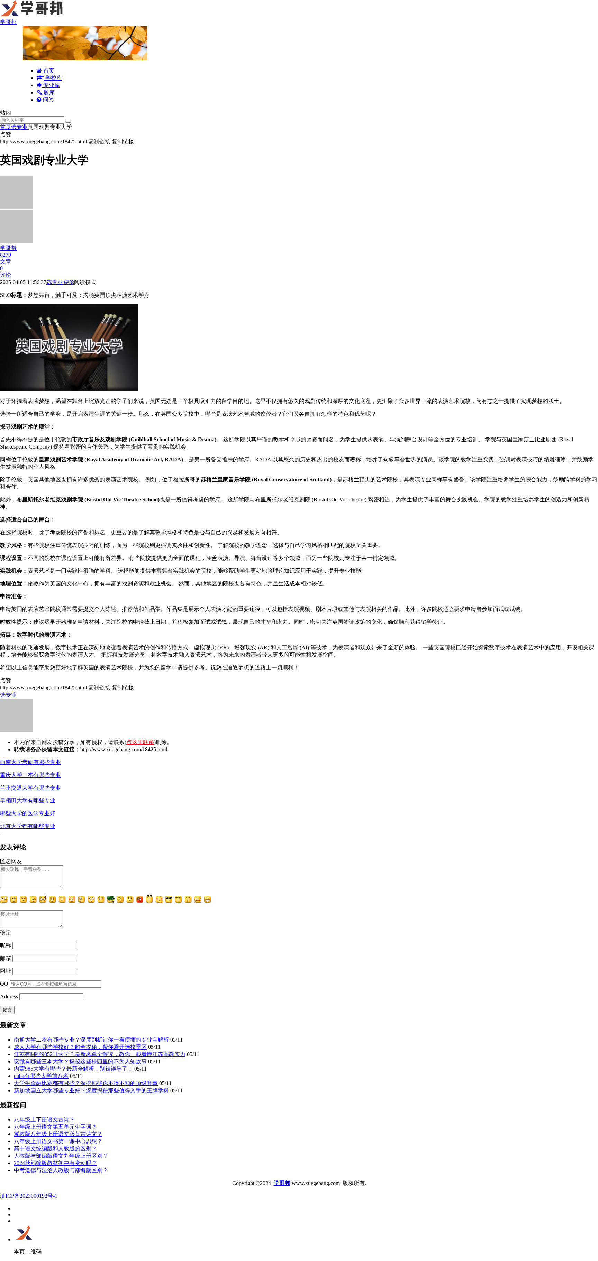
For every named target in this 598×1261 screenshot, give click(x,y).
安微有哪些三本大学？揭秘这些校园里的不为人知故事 (80, 1061)
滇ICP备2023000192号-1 (28, 1196)
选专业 (19, 127)
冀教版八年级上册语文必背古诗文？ (58, 1134)
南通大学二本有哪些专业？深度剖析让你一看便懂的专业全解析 (91, 1040)
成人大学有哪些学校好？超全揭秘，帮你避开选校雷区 (80, 1047)
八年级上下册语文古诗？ (44, 1119)
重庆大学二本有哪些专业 (30, 775)
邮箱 (5, 958)
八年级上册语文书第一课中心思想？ (58, 1141)
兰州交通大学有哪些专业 (30, 788)
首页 (48, 71)
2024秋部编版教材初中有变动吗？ (55, 1163)
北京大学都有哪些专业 (27, 826)
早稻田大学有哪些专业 (27, 800)
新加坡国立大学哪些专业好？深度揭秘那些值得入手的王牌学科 (91, 1090)
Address (9, 996)
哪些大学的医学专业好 (27, 813)
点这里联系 (140, 742)
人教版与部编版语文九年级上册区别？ (61, 1156)
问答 (48, 100)
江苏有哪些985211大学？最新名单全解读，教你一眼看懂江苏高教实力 (99, 1054)
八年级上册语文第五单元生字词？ (55, 1127)
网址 (5, 971)
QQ (4, 984)
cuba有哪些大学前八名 (41, 1076)
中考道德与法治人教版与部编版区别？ (61, 1170)
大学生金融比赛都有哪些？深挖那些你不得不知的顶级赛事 (86, 1083)
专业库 (51, 85)
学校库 (53, 78)
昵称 (5, 945)
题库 (48, 92)
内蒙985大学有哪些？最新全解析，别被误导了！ (73, 1069)
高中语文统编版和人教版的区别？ (55, 1148)
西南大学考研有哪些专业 (30, 762)
